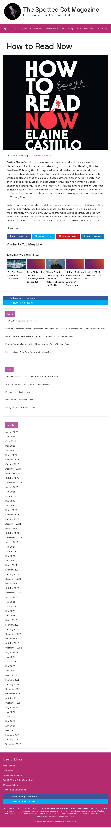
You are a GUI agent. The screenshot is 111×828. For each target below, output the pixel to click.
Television (88, 29)
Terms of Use (53, 816)
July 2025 (10, 491)
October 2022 (12, 643)
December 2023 (13, 579)
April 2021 (10, 725)
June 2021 (10, 716)
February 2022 (12, 680)
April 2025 (10, 505)
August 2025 (11, 487)
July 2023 (10, 602)
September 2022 (13, 647)
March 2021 (11, 730)
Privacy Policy (10, 784)
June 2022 (10, 661)
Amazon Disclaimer (13, 775)
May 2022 (10, 666)
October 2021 (12, 698)
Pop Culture (35, 29)
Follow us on (23, 298)
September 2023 (13, 592)
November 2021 (12, 693)
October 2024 (12, 533)
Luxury (70, 29)
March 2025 (11, 510)
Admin (31, 155)
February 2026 (12, 459)
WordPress (49, 821)
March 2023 (11, 620)
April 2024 (10, 560)
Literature (13, 228)
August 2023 (11, 597)
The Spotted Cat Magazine (61, 9)
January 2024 (12, 574)
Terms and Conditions (14, 789)
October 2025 (12, 478)
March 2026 (11, 455)
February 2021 (12, 735)
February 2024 (12, 569)
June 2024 (10, 551)
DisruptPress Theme (67, 821)
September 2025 (13, 482)
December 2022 (13, 634)
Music (78, 29)
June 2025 (10, 496)
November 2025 (13, 473)
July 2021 (10, 712)
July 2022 (10, 657)
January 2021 (12, 739)
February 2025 (12, 514)
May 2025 (10, 501)
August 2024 (11, 542)
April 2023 (10, 615)
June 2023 (10, 606)
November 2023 (13, 583)
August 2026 (11, 432)
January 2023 (12, 629)
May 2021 (10, 721)
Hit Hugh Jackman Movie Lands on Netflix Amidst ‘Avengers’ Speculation (75, 278)
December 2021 (12, 689)
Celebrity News (51, 29)
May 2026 (10, 446)
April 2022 (10, 670)
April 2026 (10, 450)
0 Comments (44, 155)
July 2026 (10, 436)
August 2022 (11, 652)
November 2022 (13, 638)
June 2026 (10, 441)
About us (8, 770)
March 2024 (11, 565)
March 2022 (11, 675)
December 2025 (13, 469)
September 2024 (13, 537)
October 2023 (12, 588)
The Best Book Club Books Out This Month (14, 275)
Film (97, 29)
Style (104, 29)
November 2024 (13, 528)
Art (62, 29)
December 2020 (13, 744)
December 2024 (13, 524)
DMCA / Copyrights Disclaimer (18, 780)
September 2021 (13, 703)
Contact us (9, 765)
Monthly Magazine (19, 29)
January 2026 (12, 464)
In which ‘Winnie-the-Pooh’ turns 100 (93, 275)
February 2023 (12, 625)
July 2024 (10, 547)
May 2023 (10, 611)
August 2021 (11, 707)
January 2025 (12, 519)
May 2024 (10, 556)
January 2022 (12, 684)
